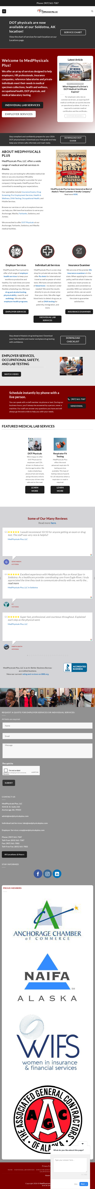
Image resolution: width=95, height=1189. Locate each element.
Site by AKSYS (47, 1185)
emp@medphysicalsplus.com (31, 830)
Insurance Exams (29, 192)
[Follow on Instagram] (47, 873)
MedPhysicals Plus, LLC (18, 539)
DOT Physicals (28, 222)
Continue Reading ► (75, 116)
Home (10, 1170)
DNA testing (49, 301)
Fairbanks (23, 213)
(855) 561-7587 (17, 840)
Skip (75, 1184)
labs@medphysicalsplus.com (35, 823)
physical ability (10, 295)
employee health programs (15, 301)
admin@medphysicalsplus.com (15, 816)
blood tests (40, 285)
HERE (75, 194)
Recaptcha (7, 763)
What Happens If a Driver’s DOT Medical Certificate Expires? (75, 89)
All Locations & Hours (14, 854)
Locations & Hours (48, 1171)
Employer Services (44, 1170)
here (53, 522)
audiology (10, 298)
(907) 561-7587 (51, 3)
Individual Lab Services (24, 1170)
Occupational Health (31, 198)
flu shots (42, 276)
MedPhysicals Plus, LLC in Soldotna (23, 587)
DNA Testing (15, 198)
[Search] (92, 11)
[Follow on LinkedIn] (57, 873)
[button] (4, 11)
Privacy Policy (47, 1166)
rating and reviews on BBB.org (35, 674)
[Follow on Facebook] (38, 873)
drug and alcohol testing (15, 292)
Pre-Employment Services (22, 195)
